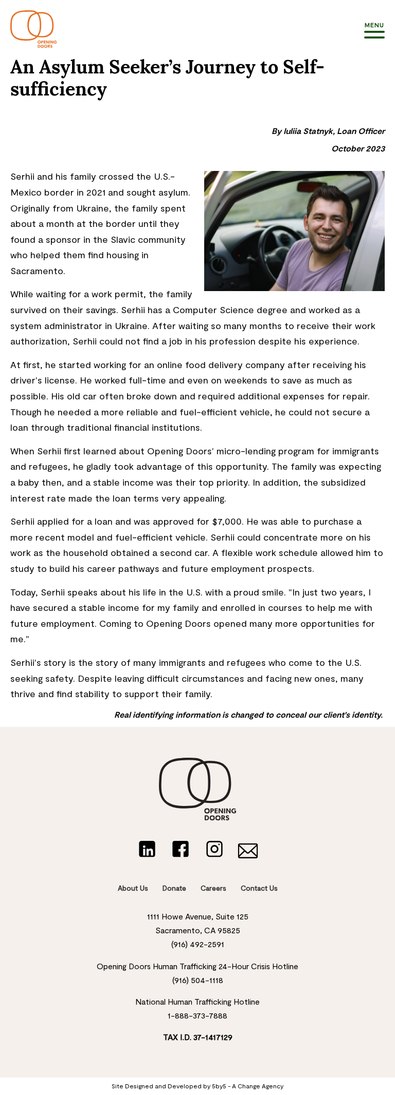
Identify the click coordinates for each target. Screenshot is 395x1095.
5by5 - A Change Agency (247, 1085)
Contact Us (259, 887)
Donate (174, 887)
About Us (133, 887)
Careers (213, 887)
